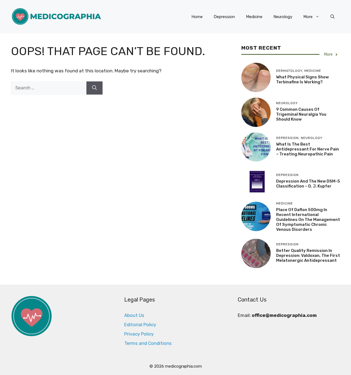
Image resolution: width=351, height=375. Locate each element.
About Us (134, 315)
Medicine (254, 16)
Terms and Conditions (148, 343)
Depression (224, 16)
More (308, 16)
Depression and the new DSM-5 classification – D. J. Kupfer (308, 184)
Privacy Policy (139, 334)
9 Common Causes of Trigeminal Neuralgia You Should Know (301, 114)
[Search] (94, 88)
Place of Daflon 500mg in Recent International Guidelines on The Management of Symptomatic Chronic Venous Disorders (308, 219)
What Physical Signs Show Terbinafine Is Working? (302, 79)
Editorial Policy (140, 324)
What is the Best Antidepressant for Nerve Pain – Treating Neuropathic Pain (307, 149)
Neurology (282, 16)
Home (197, 16)
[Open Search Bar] (332, 16)
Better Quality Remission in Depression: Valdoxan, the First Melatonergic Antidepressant (308, 255)
